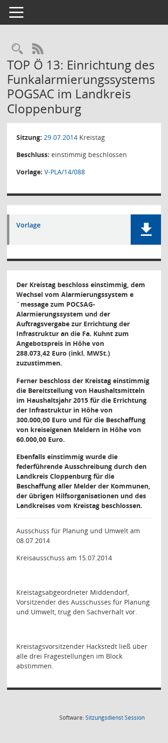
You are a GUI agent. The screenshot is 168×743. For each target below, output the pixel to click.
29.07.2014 (60, 137)
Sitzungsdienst (115, 718)
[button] (146, 229)
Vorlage (28, 225)
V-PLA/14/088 (64, 171)
